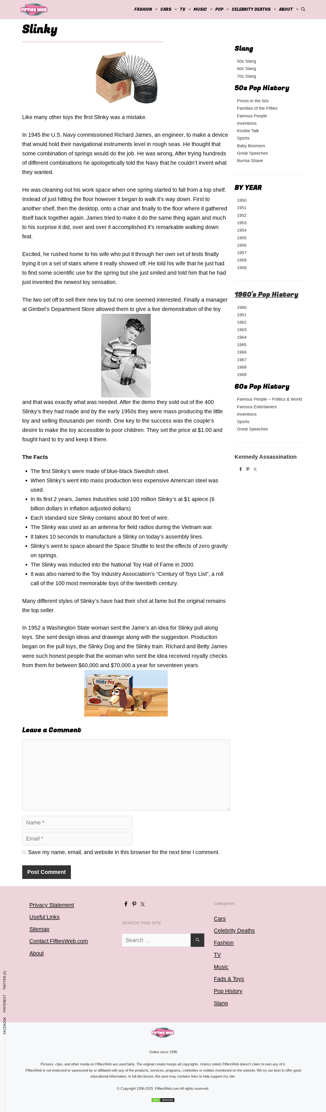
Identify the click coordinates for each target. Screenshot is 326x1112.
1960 (242, 307)
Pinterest (5, 1003)
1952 (242, 215)
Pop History (228, 991)
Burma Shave (250, 160)
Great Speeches (252, 153)
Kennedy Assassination (266, 457)
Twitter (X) (5, 980)
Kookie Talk (248, 130)
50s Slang (246, 61)
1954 (242, 230)
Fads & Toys (229, 979)
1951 (242, 207)
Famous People (252, 115)
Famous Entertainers (257, 406)
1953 (242, 222)
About (286, 9)
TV (217, 955)
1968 (242, 367)
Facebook (5, 1025)
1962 (242, 322)
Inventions (247, 123)
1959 (242, 267)
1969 (242, 374)
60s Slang (246, 68)
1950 (242, 200)
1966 (242, 351)
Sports (243, 138)
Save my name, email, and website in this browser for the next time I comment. (124, 852)
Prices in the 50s (253, 100)
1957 (242, 252)
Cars (165, 9)
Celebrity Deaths (251, 9)
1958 (242, 259)
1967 (242, 359)
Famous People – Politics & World (269, 399)
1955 (242, 237)
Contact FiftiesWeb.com (58, 941)
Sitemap (39, 929)
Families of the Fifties (257, 108)
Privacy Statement (51, 905)
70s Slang (246, 76)
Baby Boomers (251, 145)
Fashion (143, 9)
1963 (242, 329)
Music (200, 9)
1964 (242, 337)
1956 (242, 245)
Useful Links (44, 917)
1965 (242, 344)
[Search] (197, 940)
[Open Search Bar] (303, 9)
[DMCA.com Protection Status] (163, 1100)
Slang (221, 1003)
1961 (242, 314)
